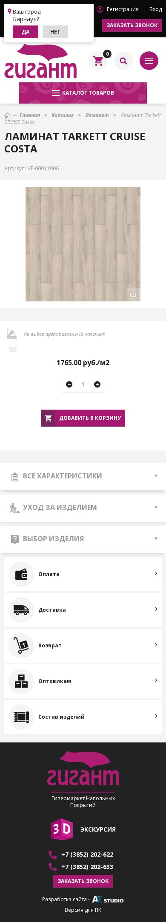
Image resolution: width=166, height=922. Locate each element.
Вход (155, 9)
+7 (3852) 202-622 (87, 854)
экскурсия (98, 829)
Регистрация (123, 9)
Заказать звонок (131, 25)
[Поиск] (123, 60)
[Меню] (149, 60)
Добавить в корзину (90, 418)
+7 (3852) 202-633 (87, 867)
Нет (55, 31)
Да (25, 31)
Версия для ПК (83, 910)
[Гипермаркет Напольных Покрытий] (40, 61)
